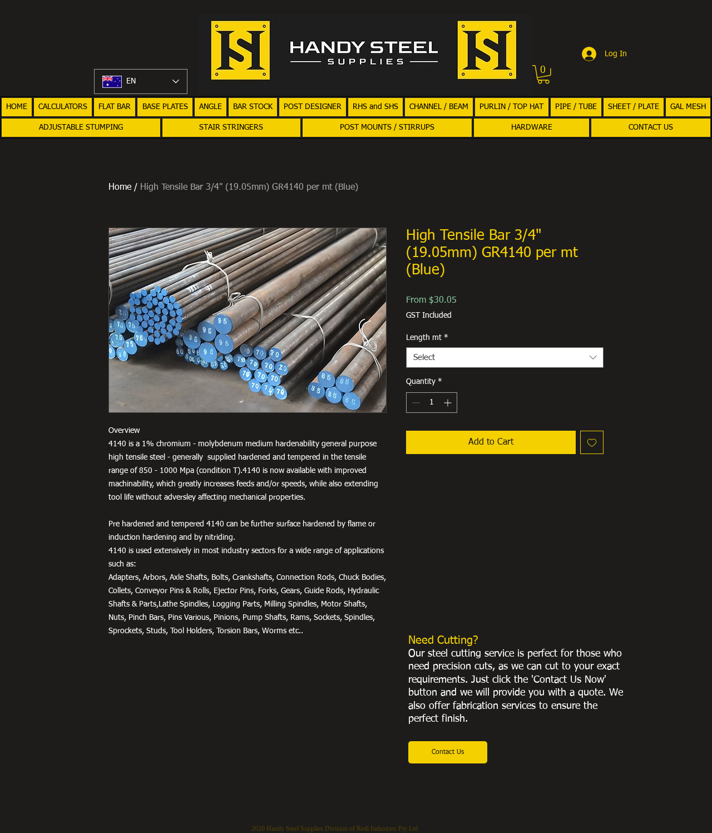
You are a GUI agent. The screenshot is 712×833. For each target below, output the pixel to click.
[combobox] (505, 357)
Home (119, 187)
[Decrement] (415, 402)
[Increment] (449, 402)
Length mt (427, 338)
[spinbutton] (432, 402)
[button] (543, 74)
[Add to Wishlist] (592, 442)
